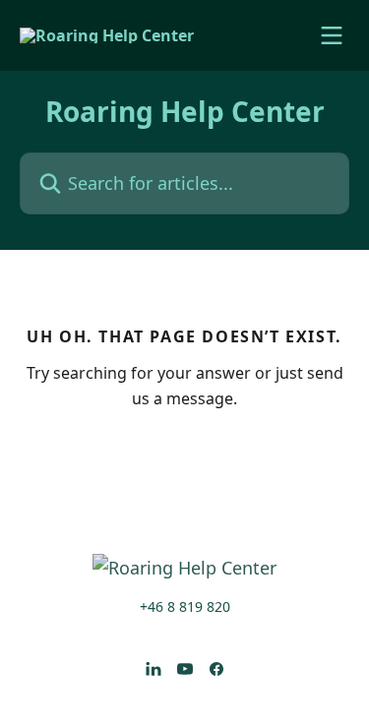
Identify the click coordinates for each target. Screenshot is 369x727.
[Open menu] (331, 35)
